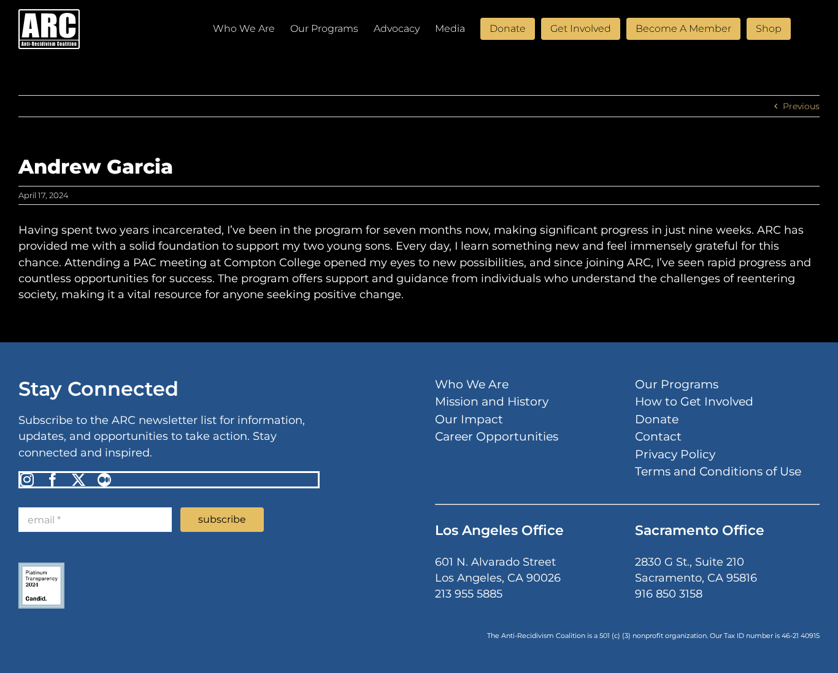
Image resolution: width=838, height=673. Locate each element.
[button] (800, 28)
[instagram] (27, 479)
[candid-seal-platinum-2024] (41, 566)
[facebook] (53, 479)
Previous (801, 106)
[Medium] (104, 479)
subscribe (222, 519)
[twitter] (78, 479)
